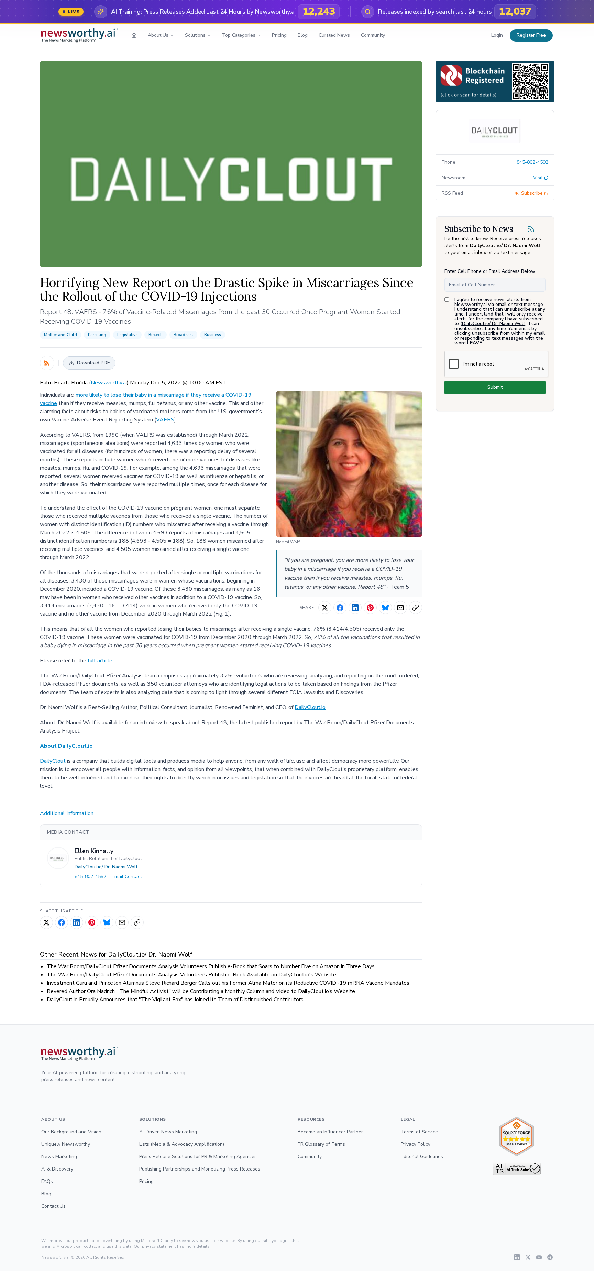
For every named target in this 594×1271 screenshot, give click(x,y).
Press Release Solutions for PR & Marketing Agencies (198, 1156)
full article (100, 660)
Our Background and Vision (71, 1132)
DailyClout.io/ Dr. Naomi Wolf (106, 867)
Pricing (279, 35)
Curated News (334, 35)
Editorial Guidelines (422, 1156)
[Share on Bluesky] (385, 607)
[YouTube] (539, 1257)
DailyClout (53, 761)
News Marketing (59, 1156)
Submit (495, 387)
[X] (528, 1257)
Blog (303, 35)
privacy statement (159, 1246)
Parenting (97, 335)
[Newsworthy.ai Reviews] (516, 1136)
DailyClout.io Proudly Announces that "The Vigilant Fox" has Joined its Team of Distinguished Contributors (175, 999)
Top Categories (238, 35)
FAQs (47, 1181)
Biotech (155, 335)
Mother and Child (60, 335)
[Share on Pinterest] (370, 607)
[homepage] (134, 35)
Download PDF (93, 363)
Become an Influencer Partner (330, 1132)
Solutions (195, 35)
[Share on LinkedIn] (355, 607)
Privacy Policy (415, 1144)
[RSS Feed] (47, 363)
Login (497, 35)
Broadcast (183, 335)
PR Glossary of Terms (321, 1144)
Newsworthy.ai (109, 382)
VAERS (165, 420)
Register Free (531, 35)
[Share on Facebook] (339, 607)
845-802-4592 (90, 876)
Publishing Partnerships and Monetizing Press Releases (199, 1169)
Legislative (127, 335)
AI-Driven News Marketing (168, 1132)
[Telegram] (550, 1257)
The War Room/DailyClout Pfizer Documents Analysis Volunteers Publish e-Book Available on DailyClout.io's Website (191, 975)
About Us (158, 35)
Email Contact (127, 876)
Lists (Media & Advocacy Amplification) (181, 1144)
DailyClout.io (310, 707)
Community (373, 35)
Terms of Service (419, 1132)
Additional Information (67, 813)
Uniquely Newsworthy (65, 1144)
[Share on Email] (400, 607)
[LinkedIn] (517, 1257)
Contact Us (53, 1206)
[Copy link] (415, 607)
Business (212, 335)
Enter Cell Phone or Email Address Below (489, 271)
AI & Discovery (57, 1169)
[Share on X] (324, 607)
